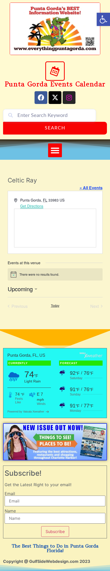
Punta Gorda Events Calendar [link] (55, 84)
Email (10, 494)
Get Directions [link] (31, 205)
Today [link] (55, 305)
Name (10, 511)
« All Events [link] (91, 188)
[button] (55, 150)
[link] (103, 19)
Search (55, 128)
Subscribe (55, 531)
